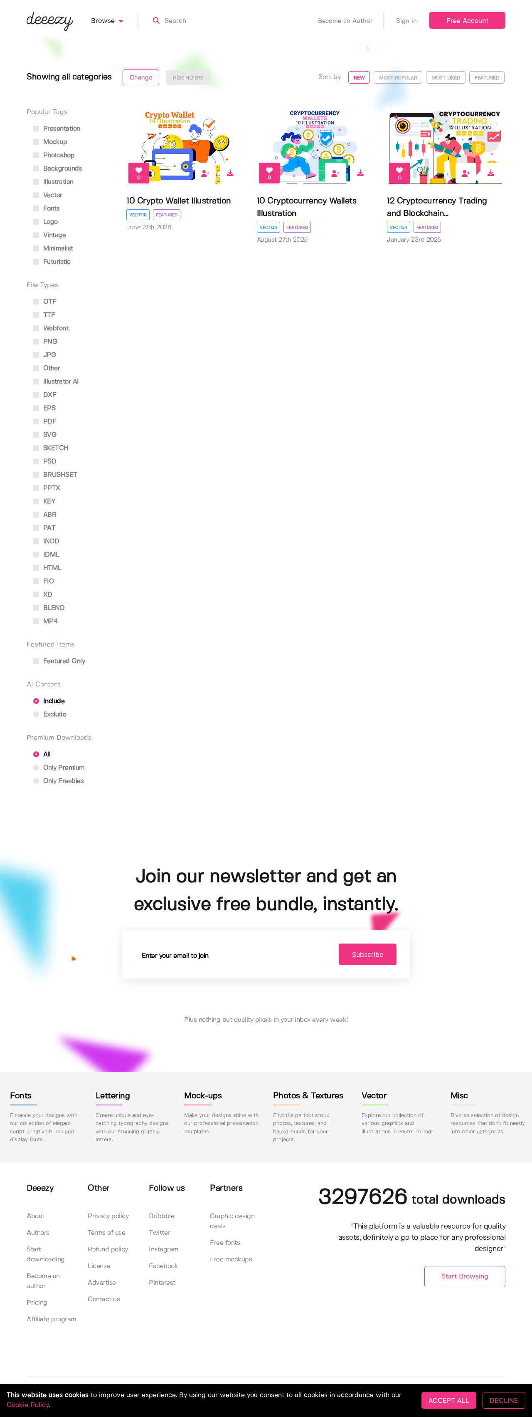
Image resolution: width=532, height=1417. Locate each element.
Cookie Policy (28, 1405)
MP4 (49, 621)
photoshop (57, 155)
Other (50, 368)
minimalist (57, 248)
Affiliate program (51, 1319)
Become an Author (345, 21)
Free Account (467, 21)
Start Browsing (464, 1276)
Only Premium (63, 768)
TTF (48, 315)
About (35, 1216)
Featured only (63, 661)
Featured (166, 215)
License (99, 1266)
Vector (138, 215)
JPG (48, 355)
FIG (47, 581)
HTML (51, 568)
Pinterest (162, 1283)
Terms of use (106, 1233)
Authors (38, 1233)
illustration (57, 182)
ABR (48, 515)
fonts (50, 209)
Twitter (159, 1233)
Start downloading (46, 1254)
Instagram (164, 1249)
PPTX (50, 488)
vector (51, 195)
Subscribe (367, 954)
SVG (48, 435)
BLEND (52, 608)
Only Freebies (62, 781)
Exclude (53, 714)
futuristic (56, 262)
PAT (48, 528)
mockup (54, 142)
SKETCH (55, 448)
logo (49, 222)
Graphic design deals (232, 1221)
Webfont (54, 328)
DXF (48, 395)
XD (46, 595)
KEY (48, 501)
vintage (53, 235)
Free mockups (231, 1259)
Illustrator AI (60, 382)
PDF (48, 422)
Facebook (163, 1266)
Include (52, 701)
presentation (60, 129)
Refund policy (108, 1249)
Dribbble (161, 1216)
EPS (48, 408)
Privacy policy (108, 1216)
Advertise (102, 1283)
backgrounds (61, 169)
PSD (48, 461)
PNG (49, 342)
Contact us (104, 1299)
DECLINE (504, 1400)
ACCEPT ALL (449, 1400)
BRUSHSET (59, 475)
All (45, 754)
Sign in (406, 21)
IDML (50, 555)
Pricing (37, 1303)
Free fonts (225, 1243)
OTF (48, 302)
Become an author (43, 1281)
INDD (50, 541)
